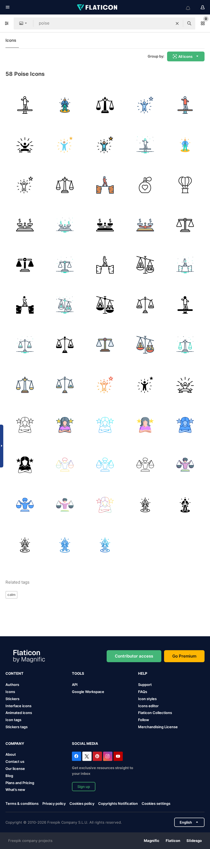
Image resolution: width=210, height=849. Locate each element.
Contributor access (134, 656)
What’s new (15, 789)
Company (14, 743)
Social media (85, 743)
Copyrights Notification (118, 803)
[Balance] (65, 465)
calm (11, 594)
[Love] (185, 185)
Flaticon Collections (155, 712)
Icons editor (148, 706)
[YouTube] (118, 756)
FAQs (142, 691)
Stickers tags (16, 727)
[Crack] (105, 185)
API (75, 684)
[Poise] (145, 185)
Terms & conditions (22, 803)
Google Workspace (88, 691)
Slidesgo (194, 840)
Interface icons (18, 706)
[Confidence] (65, 105)
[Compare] (145, 265)
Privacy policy (54, 803)
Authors (12, 684)
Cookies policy (81, 803)
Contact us (14, 761)
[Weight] (105, 225)
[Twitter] (87, 756)
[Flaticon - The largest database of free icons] (97, 7)
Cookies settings (156, 804)
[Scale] (105, 105)
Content (14, 673)
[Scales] (145, 305)
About (10, 754)
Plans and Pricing (19, 783)
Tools (78, 673)
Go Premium (184, 656)
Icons (10, 40)
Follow (143, 720)
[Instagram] (107, 756)
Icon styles (147, 699)
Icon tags (13, 720)
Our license (15, 768)
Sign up (83, 786)
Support (145, 684)
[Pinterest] (97, 756)
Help (142, 673)
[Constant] (25, 105)
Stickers (12, 699)
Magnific (151, 840)
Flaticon (173, 840)
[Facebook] (76, 756)
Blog (9, 775)
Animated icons (18, 712)
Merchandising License (158, 727)
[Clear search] (177, 23)
